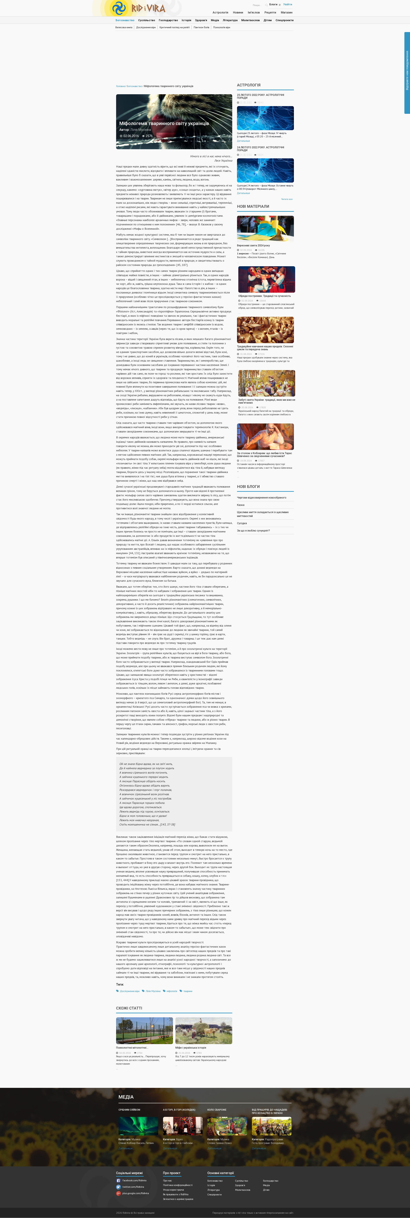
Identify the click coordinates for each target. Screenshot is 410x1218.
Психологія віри (221, 27)
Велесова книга (123, 27)
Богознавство (125, 20)
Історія (186, 20)
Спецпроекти (285, 20)
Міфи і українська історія (190, 1047)
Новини (238, 12)
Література (230, 20)
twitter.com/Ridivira (133, 1186)
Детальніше (243, 141)
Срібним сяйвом (129, 1109)
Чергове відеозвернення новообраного (261, 497)
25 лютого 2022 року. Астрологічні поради (260, 96)
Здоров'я (201, 20)
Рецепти (270, 12)
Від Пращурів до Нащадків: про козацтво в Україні (270, 1111)
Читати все (287, 199)
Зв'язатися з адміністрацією (178, 1199)
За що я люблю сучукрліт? (253, 530)
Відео (179, 1139)
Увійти (287, 4)
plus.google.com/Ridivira (136, 1193)
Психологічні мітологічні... (132, 1047)
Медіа (215, 20)
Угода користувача (173, 1189)
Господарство (168, 20)
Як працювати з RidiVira (175, 1194)
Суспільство (146, 20)
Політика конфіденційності (178, 1185)
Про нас (167, 1180)
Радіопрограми (274, 1139)
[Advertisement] (205, 55)
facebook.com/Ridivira (134, 1180)
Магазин (286, 12)
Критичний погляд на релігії (175, 27)
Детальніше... (127, 1148)
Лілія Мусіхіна (153, 991)
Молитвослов (250, 20)
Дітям (268, 20)
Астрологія (220, 12)
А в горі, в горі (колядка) (179, 1109)
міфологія (172, 991)
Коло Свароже (216, 1109)
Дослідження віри (146, 27)
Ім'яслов (254, 12)
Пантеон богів (201, 27)
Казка (240, 504)
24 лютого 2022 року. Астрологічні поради (260, 149)
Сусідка (242, 523)
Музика (136, 1139)
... (261, 258)
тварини (187, 991)
